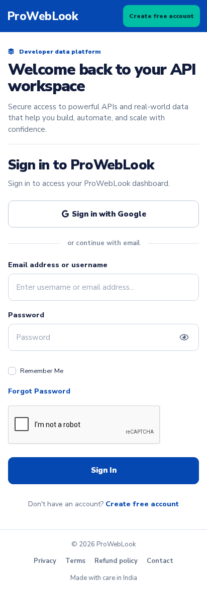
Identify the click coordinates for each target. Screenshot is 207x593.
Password (26, 315)
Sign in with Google (108, 214)
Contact (160, 560)
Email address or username (58, 265)
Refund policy (116, 560)
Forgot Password (39, 391)
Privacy (45, 560)
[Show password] (184, 337)
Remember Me (41, 370)
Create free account (161, 16)
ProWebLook (42, 16)
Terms (75, 560)
